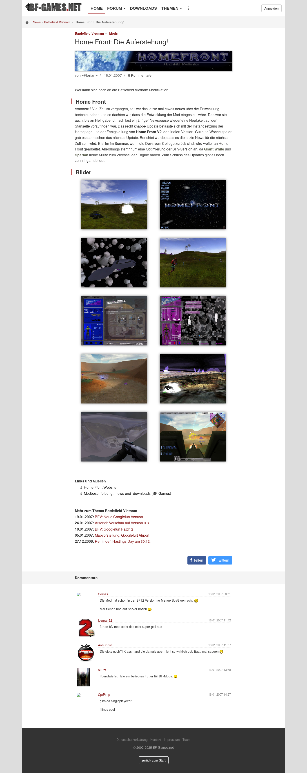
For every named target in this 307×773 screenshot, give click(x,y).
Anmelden (271, 8)
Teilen (198, 560)
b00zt (102, 670)
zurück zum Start (154, 760)
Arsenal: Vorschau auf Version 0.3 (122, 522)
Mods (113, 33)
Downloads (143, 8)
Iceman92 (105, 620)
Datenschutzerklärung (132, 739)
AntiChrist (105, 645)
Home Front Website (100, 487)
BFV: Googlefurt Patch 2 (114, 529)
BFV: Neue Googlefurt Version (119, 516)
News (37, 22)
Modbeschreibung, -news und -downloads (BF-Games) (127, 493)
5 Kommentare (139, 75)
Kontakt (155, 739)
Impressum (172, 739)
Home (97, 8)
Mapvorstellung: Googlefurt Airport (122, 535)
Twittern (222, 560)
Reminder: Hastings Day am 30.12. (123, 541)
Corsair (103, 594)
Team (186, 739)
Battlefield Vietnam (57, 22)
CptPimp (104, 694)
